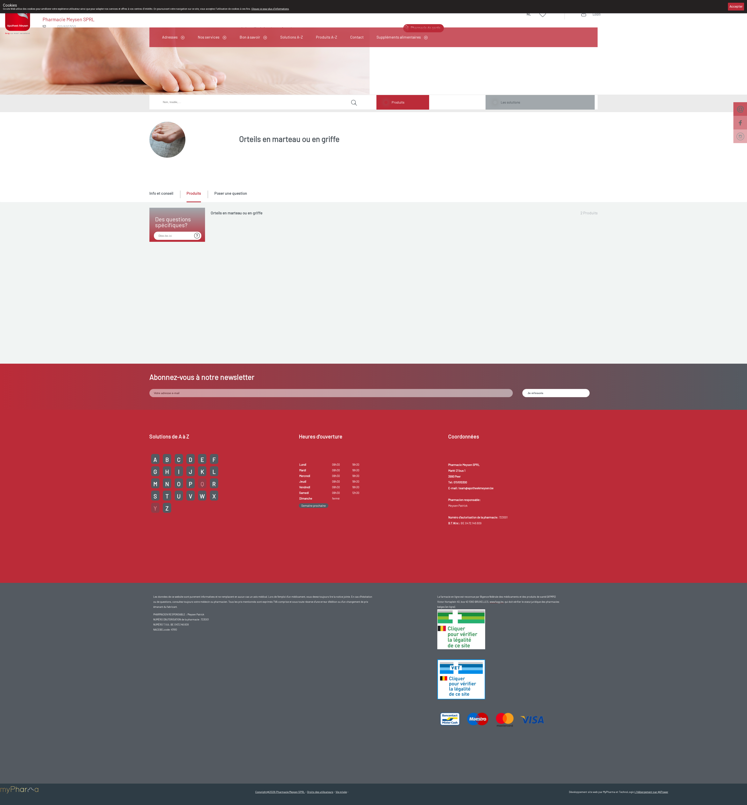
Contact (357, 37)
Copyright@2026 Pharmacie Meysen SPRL (280, 792)
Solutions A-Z (291, 37)
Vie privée (341, 792)
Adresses (170, 37)
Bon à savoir (250, 37)
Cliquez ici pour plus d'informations (270, 9)
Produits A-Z (326, 37)
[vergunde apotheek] (461, 628)
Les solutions (510, 102)
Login (597, 14)
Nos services (208, 37)
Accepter (736, 6)
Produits (398, 102)
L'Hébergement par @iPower (651, 792)
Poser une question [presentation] (230, 193)
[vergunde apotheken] (461, 678)
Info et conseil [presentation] (161, 193)
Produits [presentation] (194, 193)
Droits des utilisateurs (320, 792)
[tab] (164, 196)
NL (529, 14)
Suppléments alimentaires (399, 37)
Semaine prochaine (313, 505)
